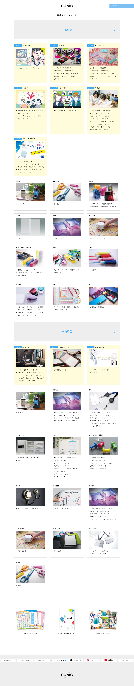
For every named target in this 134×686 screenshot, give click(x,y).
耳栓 (25, 167)
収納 (109, 127)
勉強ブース (104, 121)
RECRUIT (42, 660)
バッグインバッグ (37, 110)
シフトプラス (59, 88)
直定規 (69, 307)
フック (104, 463)
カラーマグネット (59, 457)
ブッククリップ (22, 164)
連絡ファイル (75, 76)
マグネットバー (72, 457)
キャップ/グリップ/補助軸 (23, 247)
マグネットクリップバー (61, 474)
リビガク (94, 88)
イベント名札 (96, 412)
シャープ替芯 (36, 116)
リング (20, 169)
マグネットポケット (60, 460)
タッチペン (72, 110)
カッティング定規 (59, 307)
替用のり (41, 167)
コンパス (55, 247)
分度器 (56, 310)
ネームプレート (95, 370)
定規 (54, 284)
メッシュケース (58, 420)
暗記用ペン (32, 167)
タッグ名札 (93, 372)
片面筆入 (93, 307)
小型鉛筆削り (58, 71)
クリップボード (57, 528)
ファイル (31, 172)
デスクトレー (71, 415)
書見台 (56, 110)
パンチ (20, 161)
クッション (108, 124)
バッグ (100, 124)
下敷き (18, 215)
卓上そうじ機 (58, 73)
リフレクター (58, 79)
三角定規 (76, 307)
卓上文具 (91, 486)
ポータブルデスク (95, 129)
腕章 (114, 423)
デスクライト (101, 127)
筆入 (90, 284)
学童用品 (67, 29)
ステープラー (94, 514)
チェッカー (30, 119)
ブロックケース (37, 68)
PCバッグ (21, 378)
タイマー (93, 124)
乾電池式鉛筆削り (106, 204)
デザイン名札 (93, 528)
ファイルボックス (59, 415)
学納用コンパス (58, 272)
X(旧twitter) (76, 660)
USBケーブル (31, 381)
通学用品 (18, 284)
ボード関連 (56, 486)
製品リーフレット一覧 (103, 633)
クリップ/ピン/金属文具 (96, 435)
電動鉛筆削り (69, 71)
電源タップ (40, 378)
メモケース (21, 113)
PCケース (63, 110)
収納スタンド (30, 378)
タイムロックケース (24, 68)
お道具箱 (29, 312)
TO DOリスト (22, 172)
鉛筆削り (91, 181)
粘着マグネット (58, 468)
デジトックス (23, 45)
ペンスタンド (94, 121)
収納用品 (55, 215)
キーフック (21, 460)
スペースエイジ (96, 347)
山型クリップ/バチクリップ (98, 468)
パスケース (75, 73)
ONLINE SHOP (59, 660)
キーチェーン (31, 307)
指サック (93, 516)
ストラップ (57, 68)
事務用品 (67, 331)
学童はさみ (56, 181)
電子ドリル (21, 119)
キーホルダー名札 (59, 412)
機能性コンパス (75, 270)
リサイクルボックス (73, 412)
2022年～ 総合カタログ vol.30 (67, 633)
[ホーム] (67, 5)
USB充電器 (21, 381)
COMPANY (8, 660)
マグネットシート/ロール (61, 466)
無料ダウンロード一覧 (31, 633)
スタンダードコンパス (61, 270)
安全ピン (93, 466)
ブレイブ (58, 45)
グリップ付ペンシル (24, 116)
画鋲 (110, 463)
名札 (90, 390)
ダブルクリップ (95, 463)
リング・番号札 (95, 426)
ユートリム (22, 347)
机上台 (77, 418)
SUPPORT (25, 660)
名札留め (67, 73)
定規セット (63, 310)
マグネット (56, 435)
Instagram (93, 660)
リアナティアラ (96, 45)
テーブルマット (107, 116)
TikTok (125, 660)
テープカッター (95, 119)
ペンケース (19, 181)
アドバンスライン (61, 347)
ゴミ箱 (92, 127)
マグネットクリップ (60, 471)
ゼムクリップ (102, 466)
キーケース (21, 312)
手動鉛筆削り (67, 68)
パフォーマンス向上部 (25, 138)
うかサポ (22, 88)
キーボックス (20, 435)
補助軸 (20, 270)
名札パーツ (66, 370)
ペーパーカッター (35, 164)
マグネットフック (59, 477)
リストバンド (106, 415)
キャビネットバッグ (24, 372)
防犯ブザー (65, 76)
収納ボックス (94, 113)
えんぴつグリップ (23, 272)
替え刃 (106, 129)
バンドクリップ (104, 420)
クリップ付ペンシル (103, 511)
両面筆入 (56, 76)
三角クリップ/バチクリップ (32, 169)
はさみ (18, 562)
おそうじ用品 (93, 215)
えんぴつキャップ (29, 270)
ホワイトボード (95, 116)
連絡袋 (28, 110)
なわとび (91, 247)
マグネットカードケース (61, 463)
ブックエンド (106, 119)
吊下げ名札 (57, 370)
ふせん (29, 113)
